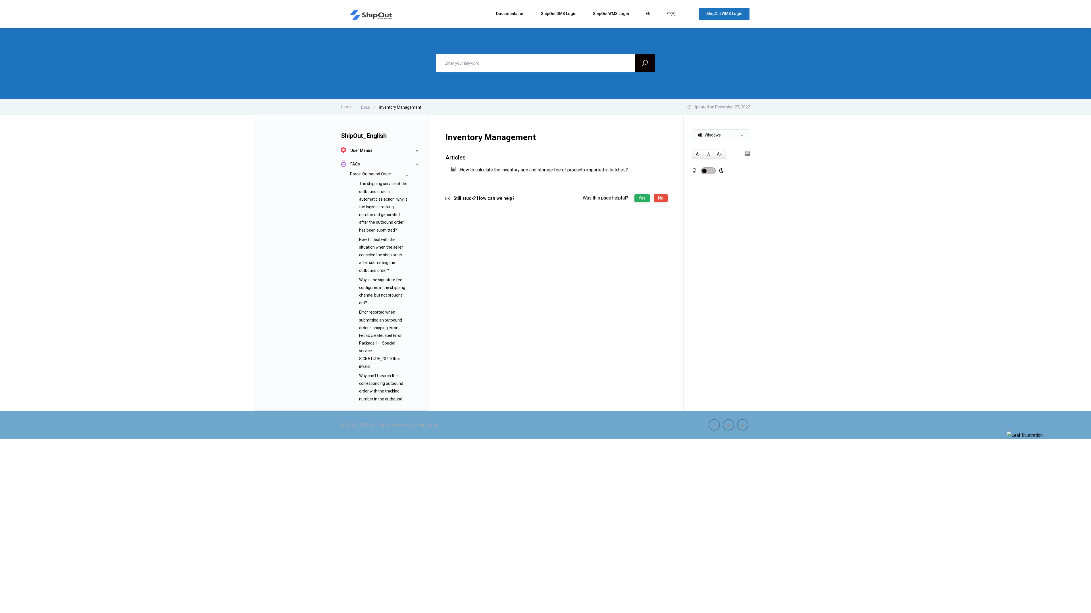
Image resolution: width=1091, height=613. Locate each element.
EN (648, 13)
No (660, 198)
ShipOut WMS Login (611, 13)
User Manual (362, 150)
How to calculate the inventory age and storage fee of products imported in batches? (544, 170)
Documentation (510, 13)
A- (698, 154)
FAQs (355, 164)
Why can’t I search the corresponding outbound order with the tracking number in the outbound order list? (381, 391)
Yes (642, 198)
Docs (365, 107)
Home (346, 107)
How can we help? (496, 198)
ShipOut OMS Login (559, 13)
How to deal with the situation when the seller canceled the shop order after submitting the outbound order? (381, 255)
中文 (671, 13)
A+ (719, 154)
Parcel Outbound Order (370, 174)
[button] (721, 135)
